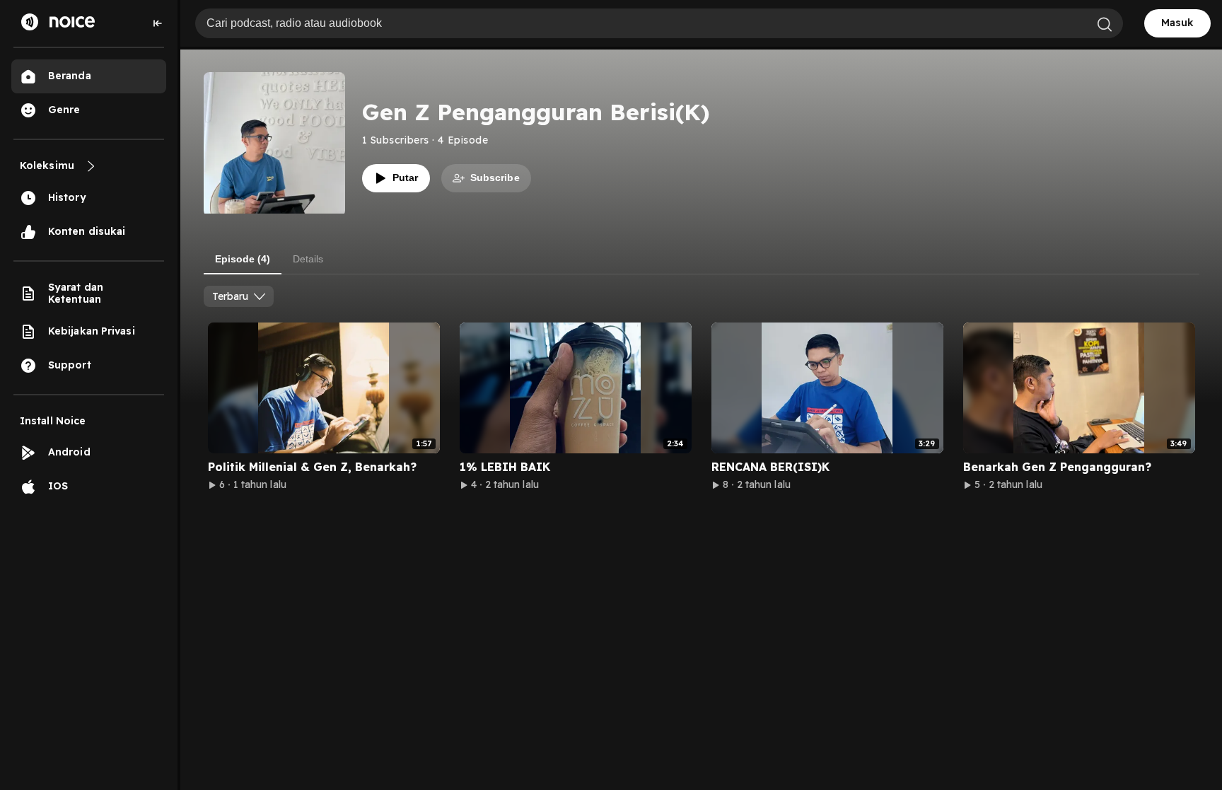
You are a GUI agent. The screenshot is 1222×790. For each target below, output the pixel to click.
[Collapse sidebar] (157, 23)
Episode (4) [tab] (242, 259)
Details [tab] (308, 259)
